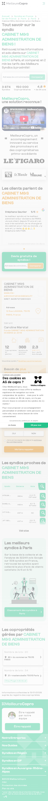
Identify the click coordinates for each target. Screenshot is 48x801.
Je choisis (12, 425)
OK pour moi (36, 425)
